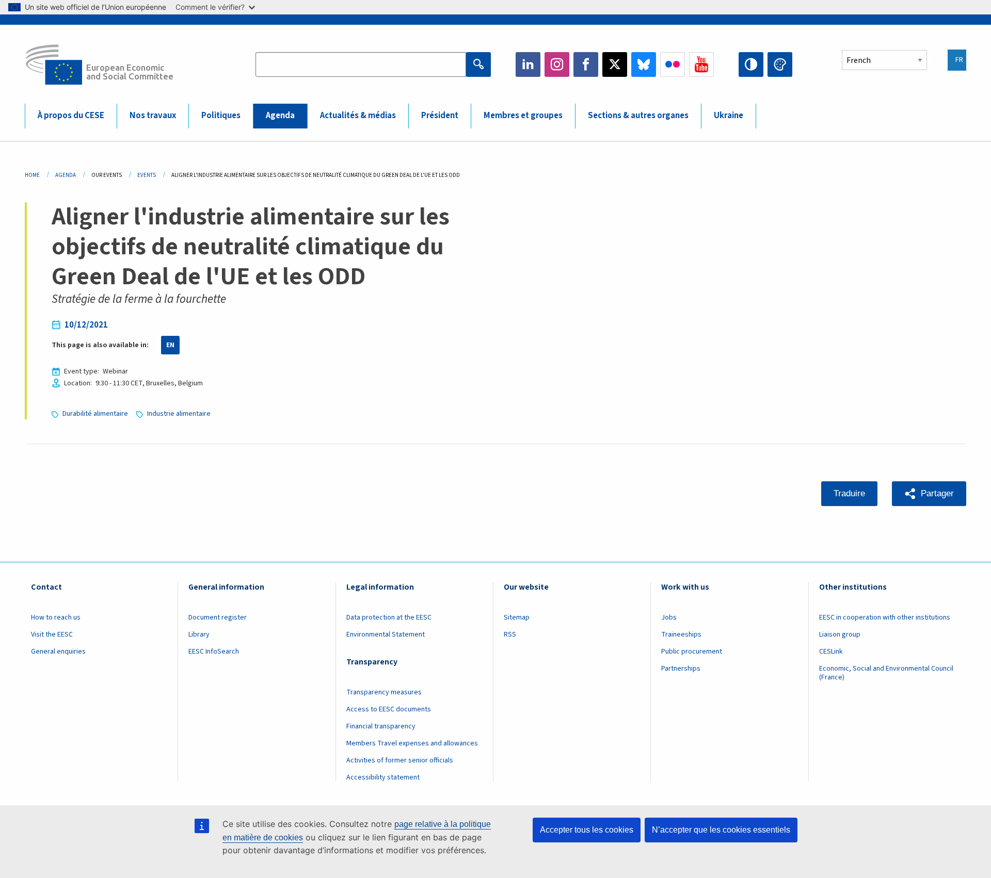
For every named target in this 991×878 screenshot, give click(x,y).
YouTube (701, 64)
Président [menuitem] (439, 115)
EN (170, 345)
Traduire (849, 493)
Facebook (585, 64)
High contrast (751, 64)
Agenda (65, 175)
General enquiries (58, 651)
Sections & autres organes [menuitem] (638, 115)
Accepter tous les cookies (586, 829)
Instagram (557, 64)
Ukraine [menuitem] (728, 115)
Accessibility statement (383, 777)
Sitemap (517, 617)
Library (199, 634)
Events (146, 175)
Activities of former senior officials (399, 760)
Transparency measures (384, 692)
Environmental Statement (385, 634)
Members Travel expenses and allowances (412, 743)
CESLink (831, 651)
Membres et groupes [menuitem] (523, 115)
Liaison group (839, 634)
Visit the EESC (52, 634)
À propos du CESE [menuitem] (71, 115)
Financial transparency (380, 726)
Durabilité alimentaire (95, 414)
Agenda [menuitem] (280, 115)
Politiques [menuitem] (221, 115)
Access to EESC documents (388, 709)
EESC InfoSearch (213, 651)
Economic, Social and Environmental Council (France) (886, 672)
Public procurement (691, 651)
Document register (217, 617)
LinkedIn (528, 64)
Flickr (672, 64)
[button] (929, 493)
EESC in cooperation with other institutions (884, 617)
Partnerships (680, 668)
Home (32, 175)
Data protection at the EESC (388, 617)
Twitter (614, 64)
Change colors (780, 64)
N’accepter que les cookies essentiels (721, 829)
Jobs (669, 617)
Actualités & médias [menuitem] (358, 115)
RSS (510, 634)
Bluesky (643, 64)
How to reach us (56, 617)
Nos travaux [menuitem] (153, 115)
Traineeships (681, 634)
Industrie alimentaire (179, 414)
